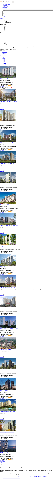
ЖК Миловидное (3, 452)
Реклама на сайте (6, 478)
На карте (2, 86)
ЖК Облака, (4, 308)
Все (3, 57)
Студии (3, 58)
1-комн (3, 59)
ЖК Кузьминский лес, (6, 287)
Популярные (3, 53)
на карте (5, 8)
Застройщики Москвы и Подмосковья (40, 476)
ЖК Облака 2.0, (5, 390)
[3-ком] (4, 13)
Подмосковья (4, 5)
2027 (4, 28)
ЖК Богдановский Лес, (5, 225)
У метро (5, 21)
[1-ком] (4, 11)
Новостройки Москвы (6, 4)
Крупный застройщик (7, 22)
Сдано (5, 26)
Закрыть (1, 55)
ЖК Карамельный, (5, 349)
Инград (8, 452)
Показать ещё (2, 461)
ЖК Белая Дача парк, (6, 370)
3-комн (3, 61)
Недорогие (4, 53)
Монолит (5, 34)
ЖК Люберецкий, (5, 184)
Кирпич (5, 38)
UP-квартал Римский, (5, 204)
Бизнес (5, 43)
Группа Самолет (15, 101)
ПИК (13, 142)
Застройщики (4, 7)
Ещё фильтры (4, 16)
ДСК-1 (16, 328)
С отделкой (6, 20)
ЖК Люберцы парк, (5, 142)
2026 (4, 27)
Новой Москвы (5, 6)
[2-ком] (4, 12)
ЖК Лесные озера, (6, 78)
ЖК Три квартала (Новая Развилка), (8, 246)
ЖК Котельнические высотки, (8, 411)
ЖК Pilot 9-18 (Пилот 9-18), (7, 432)
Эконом (5, 42)
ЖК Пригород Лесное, (5, 101)
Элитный (5, 44)
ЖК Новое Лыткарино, (6, 266)
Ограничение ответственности (14, 478)
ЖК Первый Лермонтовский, (7, 328)
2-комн (3, 60)
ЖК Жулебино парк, (5, 163)
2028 (4, 29)
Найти (1, 18)
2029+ (5, 30)
